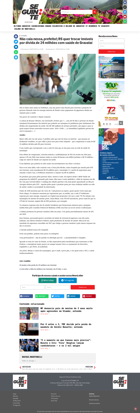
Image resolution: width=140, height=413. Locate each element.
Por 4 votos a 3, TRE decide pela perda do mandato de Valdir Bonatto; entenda (65, 325)
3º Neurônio (91, 26)
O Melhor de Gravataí (74, 26)
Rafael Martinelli (94, 396)
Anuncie (53, 394)
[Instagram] (125, 7)
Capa (14, 394)
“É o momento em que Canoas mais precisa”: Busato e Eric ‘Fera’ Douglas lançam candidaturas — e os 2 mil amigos (65, 343)
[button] (16, 36)
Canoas (48, 26)
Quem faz (54, 401)
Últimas (17, 26)
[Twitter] (125, 12)
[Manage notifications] (135, 408)
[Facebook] (125, 2)
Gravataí (26, 26)
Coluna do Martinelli (24, 29)
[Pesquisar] (94, 12)
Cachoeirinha (37, 26)
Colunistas (57, 26)
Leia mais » (45, 314)
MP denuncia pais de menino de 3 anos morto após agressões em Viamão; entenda (66, 309)
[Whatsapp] (125, 21)
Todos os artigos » (29, 361)
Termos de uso (55, 396)
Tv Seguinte (104, 26)
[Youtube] (125, 16)
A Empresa (54, 398)
